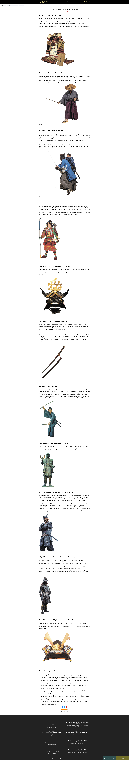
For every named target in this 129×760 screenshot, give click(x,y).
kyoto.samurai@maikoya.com (52, 735)
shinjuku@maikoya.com (52, 753)
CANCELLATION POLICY (64, 716)
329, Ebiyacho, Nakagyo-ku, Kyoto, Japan (52, 725)
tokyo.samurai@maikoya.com (77, 745)
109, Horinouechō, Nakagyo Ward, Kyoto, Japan (52, 734)
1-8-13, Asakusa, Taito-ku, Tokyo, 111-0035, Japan (77, 743)
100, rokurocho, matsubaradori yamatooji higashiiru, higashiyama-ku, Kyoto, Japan (77, 726)
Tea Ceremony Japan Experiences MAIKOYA (62, 758)
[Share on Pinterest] (66, 707)
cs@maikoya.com (77, 735)
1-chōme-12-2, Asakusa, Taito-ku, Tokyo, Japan (52, 742)
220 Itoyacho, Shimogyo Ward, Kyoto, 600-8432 (77, 734)
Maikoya (3, 5)
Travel (9, 5)
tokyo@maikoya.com (52, 744)
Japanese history (14, 5)
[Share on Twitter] (64, 707)
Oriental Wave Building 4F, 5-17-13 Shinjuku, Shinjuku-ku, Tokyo (52, 751)
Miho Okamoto (63, 12)
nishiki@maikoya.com (51, 727)
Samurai (21, 5)
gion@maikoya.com (77, 728)
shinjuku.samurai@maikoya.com (77, 754)
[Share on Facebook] (62, 707)
